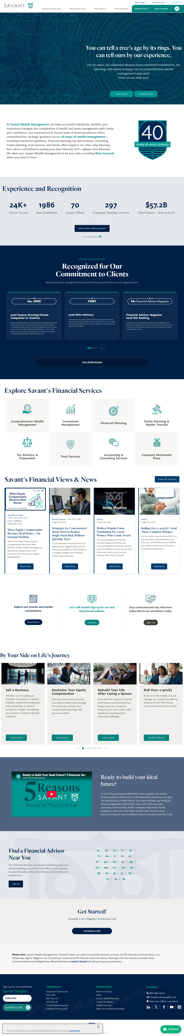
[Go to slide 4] (90, 748)
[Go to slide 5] (93, 748)
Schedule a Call (145, 94)
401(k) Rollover (156, 737)
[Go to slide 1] (83, 748)
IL (115, 856)
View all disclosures (92, 362)
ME (115, 861)
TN (130, 873)
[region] (92, 316)
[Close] (98, 1027)
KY (98, 861)
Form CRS (50, 995)
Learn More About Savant (92, 228)
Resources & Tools (77, 9)
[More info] (100, 237)
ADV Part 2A (52, 998)
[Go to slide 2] (85, 748)
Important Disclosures (57, 991)
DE (131, 850)
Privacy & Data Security (57, 1005)
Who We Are (100, 9)
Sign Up (150, 622)
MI (123, 861)
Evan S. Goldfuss (14, 521)
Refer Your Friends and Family (110, 1008)
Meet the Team (141, 8)
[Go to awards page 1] (89, 348)
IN (122, 856)
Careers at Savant (104, 1002)
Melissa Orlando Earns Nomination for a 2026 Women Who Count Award (114, 531)
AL (98, 850)
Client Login (140, 2)
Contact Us (176, 2)
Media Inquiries (103, 1005)
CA (115, 850)
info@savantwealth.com (163, 997)
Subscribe (10, 998)
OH (123, 867)
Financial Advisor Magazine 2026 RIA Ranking (144, 316)
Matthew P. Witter (15, 515)
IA (130, 856)
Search (16, 883)
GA (107, 856)
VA (116, 879)
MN (131, 861)
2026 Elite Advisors (81, 314)
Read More (25, 566)
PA (107, 873)
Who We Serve (121, 9)
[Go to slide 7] (98, 748)
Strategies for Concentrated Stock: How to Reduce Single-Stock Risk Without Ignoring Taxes (69, 533)
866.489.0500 (157, 993)
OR (99, 873)
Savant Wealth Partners (107, 998)
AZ (107, 850)
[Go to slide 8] (101, 748)
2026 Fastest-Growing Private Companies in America (29, 316)
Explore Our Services (51, 9)
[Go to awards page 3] (96, 348)
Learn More (121, 94)
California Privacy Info (56, 1008)
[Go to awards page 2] (93, 348)
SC (122, 873)
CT (123, 850)
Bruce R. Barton (59, 519)
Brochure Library (104, 991)
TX (108, 879)
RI (114, 873)
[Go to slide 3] (88, 748)
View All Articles (167, 479)
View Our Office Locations (163, 1001)
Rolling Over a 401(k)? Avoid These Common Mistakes (159, 530)
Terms (104, 1032)
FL (99, 856)
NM (106, 867)
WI (124, 879)
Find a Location (161, 8)
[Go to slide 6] (96, 748)
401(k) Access (158, 2)
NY (115, 867)
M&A (98, 995)
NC (98, 867)
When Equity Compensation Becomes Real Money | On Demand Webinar (24, 533)
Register (92, 622)
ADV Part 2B (52, 1002)
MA (106, 861)
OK (132, 867)
